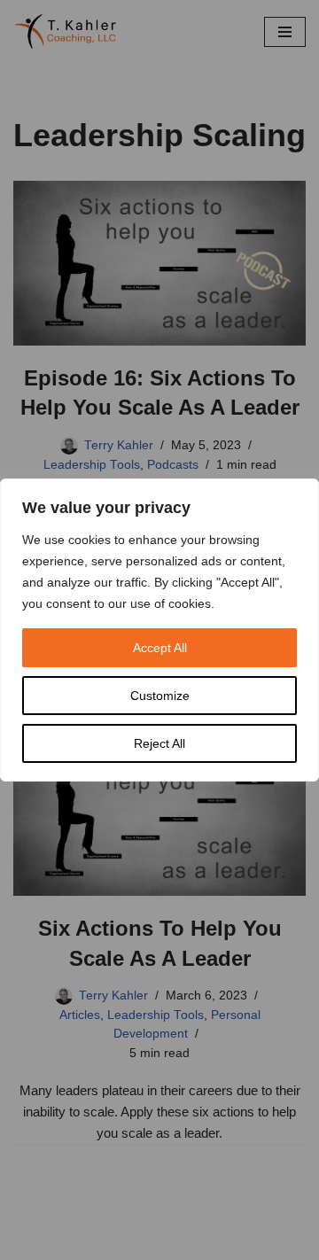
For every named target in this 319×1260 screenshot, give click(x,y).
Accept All (160, 648)
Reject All (159, 743)
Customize (160, 695)
